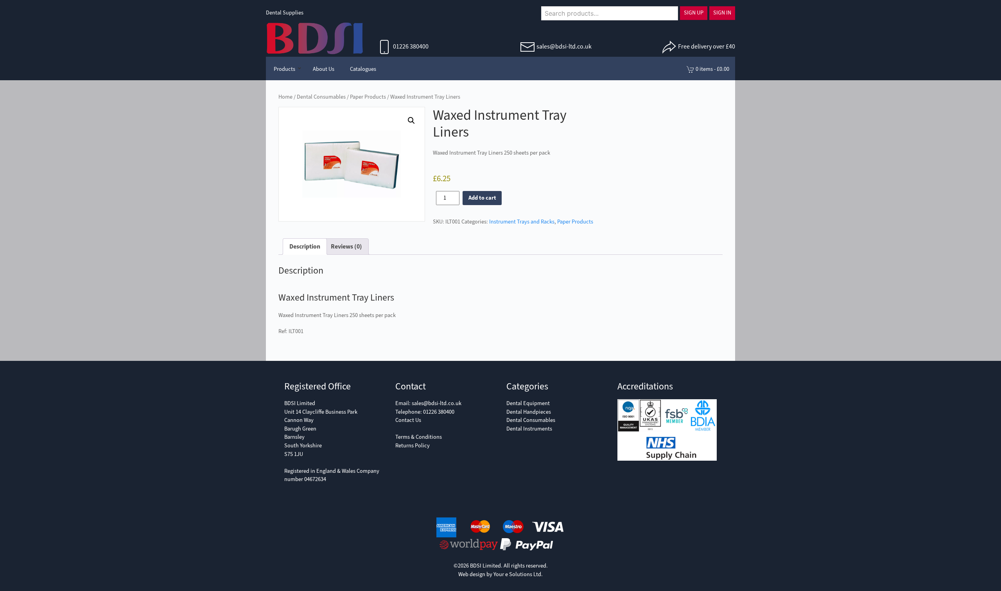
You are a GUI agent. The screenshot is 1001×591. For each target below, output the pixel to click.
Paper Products (368, 97)
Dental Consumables (321, 97)
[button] (411, 121)
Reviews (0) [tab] (346, 246)
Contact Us (408, 420)
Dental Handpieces (528, 412)
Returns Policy (412, 445)
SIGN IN (722, 12)
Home (285, 97)
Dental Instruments (529, 428)
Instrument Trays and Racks (521, 221)
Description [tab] (304, 246)
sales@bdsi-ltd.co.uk (564, 46)
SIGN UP (693, 12)
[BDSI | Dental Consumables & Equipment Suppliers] (315, 37)
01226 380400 (410, 46)
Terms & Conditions (418, 437)
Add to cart (482, 198)
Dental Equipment (528, 403)
